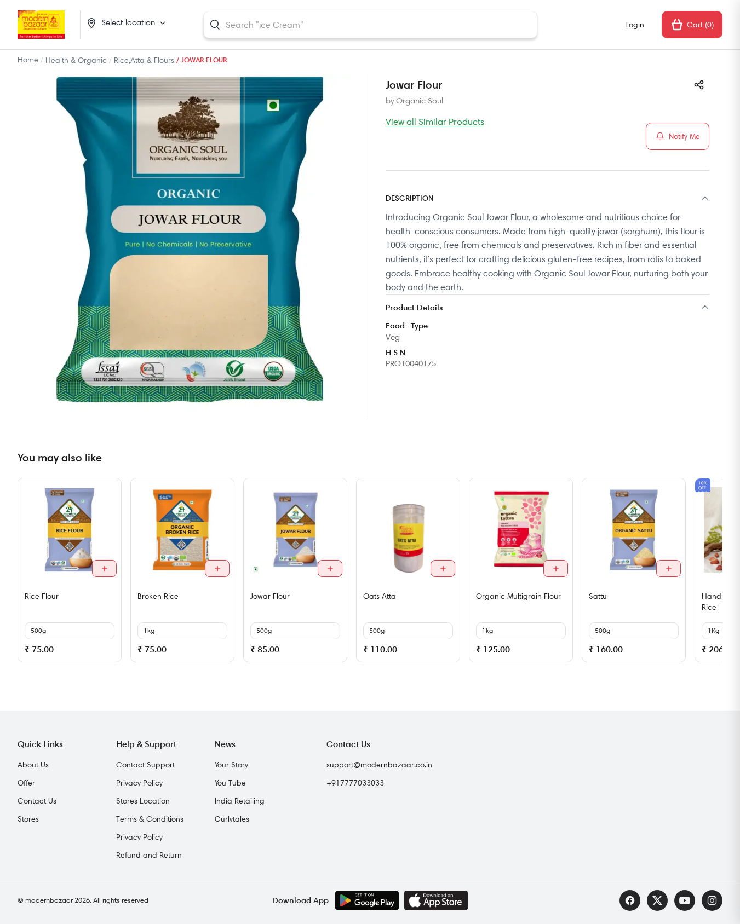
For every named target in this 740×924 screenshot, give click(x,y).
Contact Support (145, 765)
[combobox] (370, 24)
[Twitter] (657, 900)
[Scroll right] (712, 574)
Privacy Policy (139, 783)
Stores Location (143, 801)
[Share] (699, 84)
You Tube (230, 783)
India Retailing (240, 801)
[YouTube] (684, 900)
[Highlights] (548, 308)
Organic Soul (419, 101)
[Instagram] (712, 900)
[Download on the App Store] (436, 900)
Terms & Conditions (149, 819)
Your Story (231, 765)
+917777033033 (355, 783)
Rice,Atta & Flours (144, 60)
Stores (28, 819)
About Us (33, 765)
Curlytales (232, 819)
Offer (26, 783)
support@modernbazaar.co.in (379, 765)
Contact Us (37, 801)
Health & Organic (76, 60)
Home (28, 60)
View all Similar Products (435, 121)
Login (634, 25)
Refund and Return (149, 855)
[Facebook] (629, 900)
